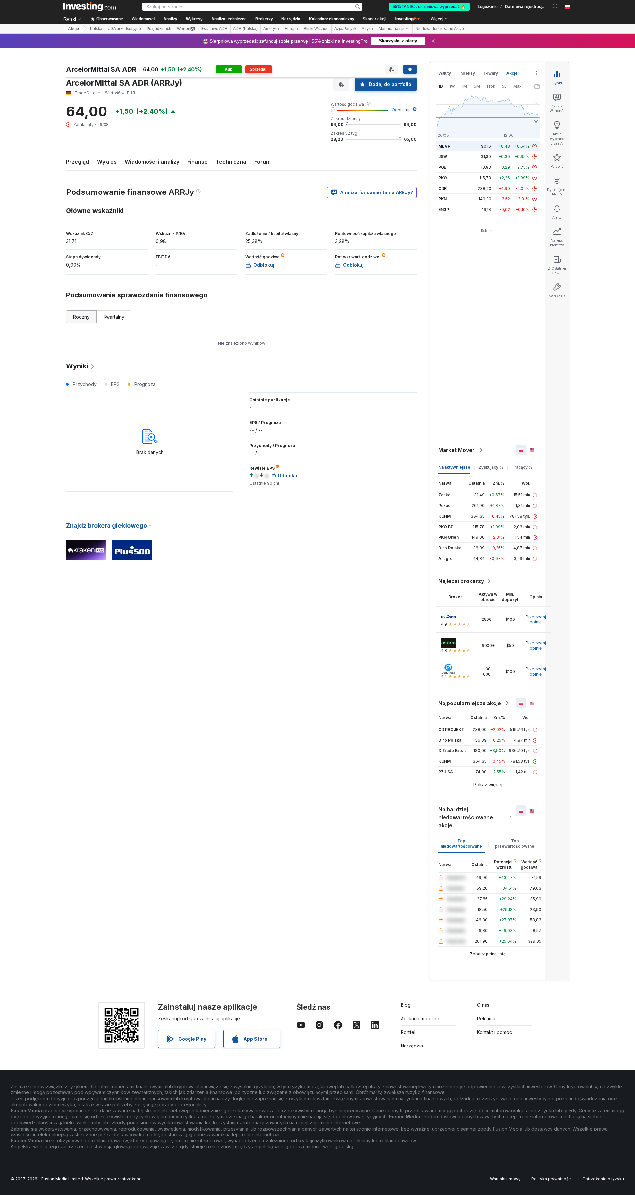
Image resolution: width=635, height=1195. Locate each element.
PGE (442, 167)
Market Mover (456, 450)
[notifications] (555, 6)
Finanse (197, 161)
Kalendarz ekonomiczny (331, 19)
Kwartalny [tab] (114, 317)
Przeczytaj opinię (536, 619)
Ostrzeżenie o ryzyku (603, 1178)
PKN (442, 198)
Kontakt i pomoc (494, 1032)
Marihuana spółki (394, 28)
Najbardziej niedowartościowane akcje (465, 817)
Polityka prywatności (551, 1178)
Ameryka (271, 28)
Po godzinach (159, 28)
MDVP (444, 146)
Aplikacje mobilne (420, 1018)
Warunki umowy (505, 1178)
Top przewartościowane (514, 843)
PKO (442, 177)
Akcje (73, 28)
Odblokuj (400, 109)
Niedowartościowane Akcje (439, 28)
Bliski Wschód (316, 28)
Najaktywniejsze (454, 467)
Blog (406, 1005)
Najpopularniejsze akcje (469, 703)
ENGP (443, 209)
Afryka (367, 28)
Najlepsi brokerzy (461, 581)
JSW (442, 156)
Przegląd (77, 161)
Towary (490, 73)
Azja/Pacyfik (345, 28)
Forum (262, 161)
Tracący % (522, 467)
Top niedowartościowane (461, 843)
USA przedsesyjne (124, 28)
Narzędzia (412, 1045)
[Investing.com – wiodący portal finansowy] (90, 6)
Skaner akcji (374, 19)
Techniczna (231, 161)
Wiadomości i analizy (152, 161)
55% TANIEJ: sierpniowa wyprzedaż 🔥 (429, 6)
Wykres (107, 161)
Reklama (486, 1018)
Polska (96, 28)
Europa (291, 28)
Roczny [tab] (81, 317)
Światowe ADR (214, 28)
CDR (442, 188)
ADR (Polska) (245, 28)
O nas (483, 1005)
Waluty (444, 73)
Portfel (408, 1032)
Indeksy (467, 73)
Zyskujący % (491, 467)
